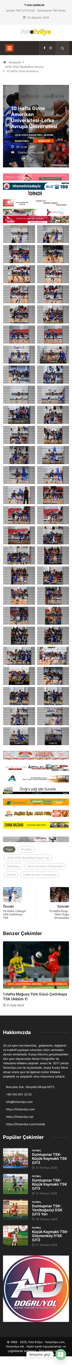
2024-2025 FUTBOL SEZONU (25, 984)
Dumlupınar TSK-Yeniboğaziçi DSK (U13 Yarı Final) (36, 10)
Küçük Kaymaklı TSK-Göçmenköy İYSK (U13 (50, 1236)
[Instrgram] (50, 48)
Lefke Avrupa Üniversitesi (39, 874)
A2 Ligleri (53, 984)
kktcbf (11, 874)
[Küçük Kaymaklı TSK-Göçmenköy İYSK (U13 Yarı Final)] (15, 1235)
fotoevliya (13, 866)
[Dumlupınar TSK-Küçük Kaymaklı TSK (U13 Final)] (15, 1158)
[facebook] (44, 48)
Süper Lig (44, 141)
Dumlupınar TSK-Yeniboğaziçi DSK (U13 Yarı (47, 1210)
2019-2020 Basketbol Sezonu (24, 66)
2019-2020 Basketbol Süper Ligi (28, 857)
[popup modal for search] (62, 48)
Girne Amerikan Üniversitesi (45, 866)
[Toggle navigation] (9, 48)
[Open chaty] (60, 1354)
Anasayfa (15, 62)
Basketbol (22, 141)
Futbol (36, 1150)
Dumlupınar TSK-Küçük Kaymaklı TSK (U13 (49, 1158)
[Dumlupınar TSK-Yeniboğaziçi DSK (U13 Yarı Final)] (15, 1210)
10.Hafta (26, 849)
